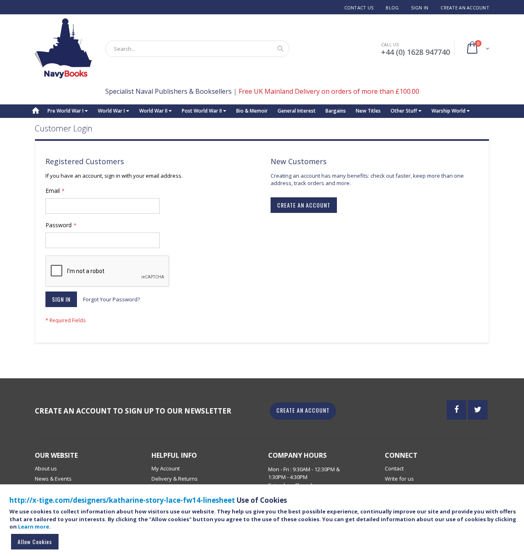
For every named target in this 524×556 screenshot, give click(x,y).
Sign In (419, 8)
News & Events (53, 478)
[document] (263, 524)
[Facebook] (456, 410)
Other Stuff (404, 110)
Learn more (33, 526)
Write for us (399, 478)
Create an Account (464, 8)
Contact (394, 468)
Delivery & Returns (174, 478)
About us (46, 468)
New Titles (368, 110)
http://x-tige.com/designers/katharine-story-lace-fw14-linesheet (122, 500)
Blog (392, 8)
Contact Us (359, 8)
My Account (165, 468)
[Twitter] (478, 410)
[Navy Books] (64, 48)
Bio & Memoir (252, 110)
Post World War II (202, 110)
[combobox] (197, 49)
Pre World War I (66, 110)
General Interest (297, 110)
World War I (112, 110)
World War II (154, 110)
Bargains (335, 110)
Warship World (449, 110)
